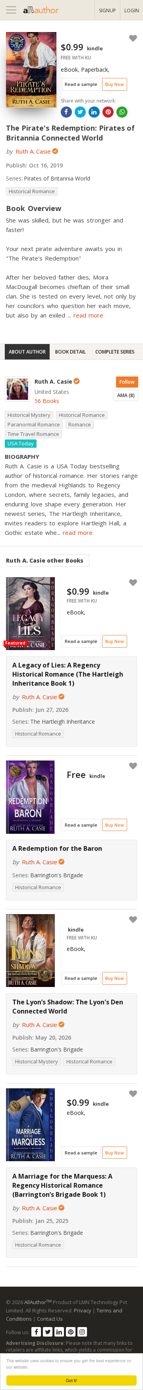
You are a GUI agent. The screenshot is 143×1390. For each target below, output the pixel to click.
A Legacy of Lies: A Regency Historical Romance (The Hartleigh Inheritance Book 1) (67, 674)
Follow (127, 381)
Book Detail (70, 351)
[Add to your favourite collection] (131, 38)
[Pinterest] (70, 1332)
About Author (27, 351)
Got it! (71, 1380)
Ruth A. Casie (33, 151)
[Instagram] (82, 1332)
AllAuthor (38, 1302)
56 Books (47, 401)
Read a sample (81, 84)
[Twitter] (47, 1332)
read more (88, 315)
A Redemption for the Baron (57, 848)
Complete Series (115, 351)
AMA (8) (126, 395)
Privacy (82, 1310)
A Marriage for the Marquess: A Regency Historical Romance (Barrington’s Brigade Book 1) (62, 1185)
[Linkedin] (59, 1332)
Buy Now (114, 84)
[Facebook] (36, 1332)
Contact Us (50, 1318)
